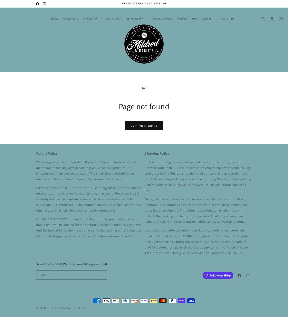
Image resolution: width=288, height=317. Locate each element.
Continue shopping (144, 125)
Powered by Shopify (76, 308)
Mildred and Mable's (55, 308)
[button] (70, 19)
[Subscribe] (102, 275)
